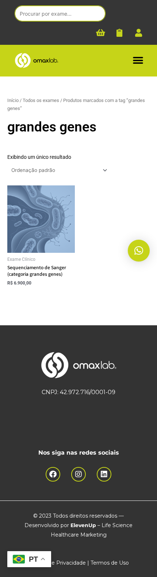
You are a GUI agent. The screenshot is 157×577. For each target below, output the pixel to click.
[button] (138, 60)
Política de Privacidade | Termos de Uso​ (78, 563)
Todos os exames (41, 100)
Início (13, 100)
